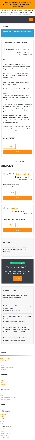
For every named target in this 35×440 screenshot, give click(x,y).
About (1, 380)
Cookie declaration (5, 433)
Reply (18, 151)
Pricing (2, 365)
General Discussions (10, 310)
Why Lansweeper (5, 358)
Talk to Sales (6, 411)
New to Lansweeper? (17, 263)
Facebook (3, 414)
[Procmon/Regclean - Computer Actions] (28, 161)
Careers (2, 384)
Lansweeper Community (10, 19)
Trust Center (3, 429)
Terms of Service (5, 435)
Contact (2, 382)
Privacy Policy (4, 431)
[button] (5, 146)
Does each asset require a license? (13, 337)
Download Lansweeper (7, 367)
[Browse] (2, 19)
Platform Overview (5, 360)
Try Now (17, 278)
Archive (5, 26)
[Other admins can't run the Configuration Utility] (32, 161)
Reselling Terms (4, 437)
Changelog (3, 369)
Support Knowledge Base (7, 397)
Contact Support (5, 399)
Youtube (2, 419)
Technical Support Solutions (12, 300)
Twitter (2, 416)
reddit (1, 423)
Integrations (3, 363)
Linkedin (2, 421)
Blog (1, 395)
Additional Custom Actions (15, 43)
